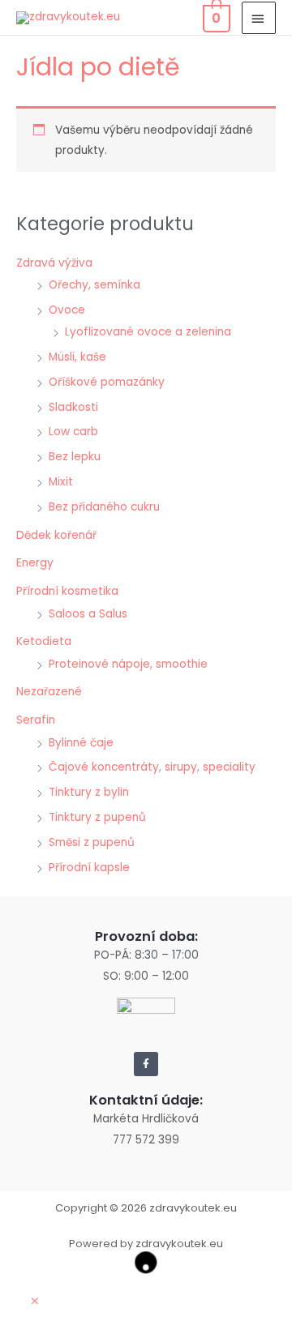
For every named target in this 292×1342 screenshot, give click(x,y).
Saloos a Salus (88, 614)
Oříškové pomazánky (107, 382)
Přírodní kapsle (89, 867)
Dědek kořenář (56, 535)
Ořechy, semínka (94, 285)
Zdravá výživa (54, 263)
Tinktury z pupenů (97, 817)
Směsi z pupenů (92, 842)
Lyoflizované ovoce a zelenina (148, 332)
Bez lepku (75, 456)
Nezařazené (49, 691)
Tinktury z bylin (89, 792)
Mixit (61, 481)
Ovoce (67, 310)
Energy (35, 563)
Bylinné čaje (81, 742)
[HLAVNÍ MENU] (259, 18)
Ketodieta (43, 641)
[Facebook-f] (146, 1064)
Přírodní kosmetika (67, 591)
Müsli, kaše (77, 357)
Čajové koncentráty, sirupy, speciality (152, 767)
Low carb (73, 431)
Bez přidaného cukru (104, 507)
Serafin (35, 720)
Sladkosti (73, 407)
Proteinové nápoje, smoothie (128, 664)
